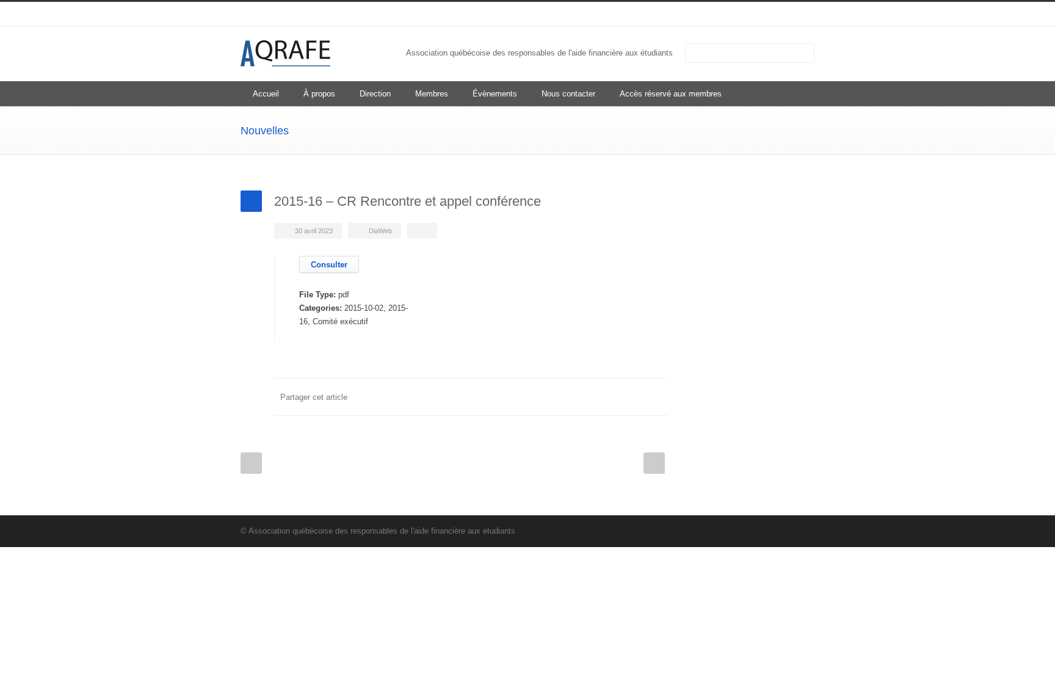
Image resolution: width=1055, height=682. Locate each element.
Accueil (266, 93)
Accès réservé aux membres (671, 93)
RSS (802, 14)
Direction (375, 93)
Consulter (329, 264)
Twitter (582, 397)
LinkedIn (778, 14)
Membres (431, 93)
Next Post (654, 463)
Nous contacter (568, 93)
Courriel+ (656, 397)
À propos (319, 93)
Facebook (558, 397)
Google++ (631, 397)
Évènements (495, 93)
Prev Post (251, 463)
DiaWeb (380, 230)
